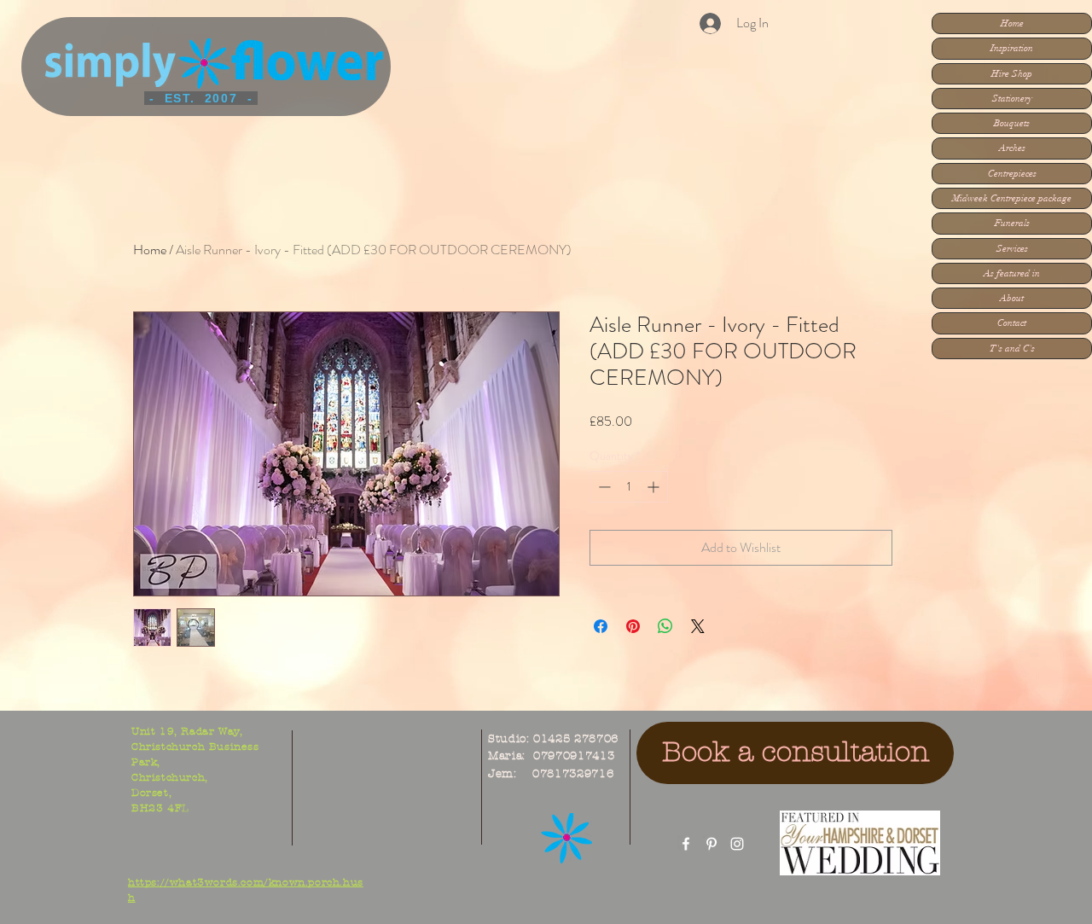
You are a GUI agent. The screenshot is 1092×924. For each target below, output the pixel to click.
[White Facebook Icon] (685, 843)
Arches (1012, 148)
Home (1012, 23)
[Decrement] (602, 487)
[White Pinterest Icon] (711, 843)
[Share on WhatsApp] (665, 626)
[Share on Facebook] (600, 626)
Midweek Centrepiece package (1012, 198)
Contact (1011, 322)
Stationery (1012, 98)
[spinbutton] (628, 487)
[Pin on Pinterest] (633, 626)
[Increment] (654, 487)
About (1012, 298)
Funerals (1012, 223)
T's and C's (1012, 348)
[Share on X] (698, 626)
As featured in (1012, 273)
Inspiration (1011, 48)
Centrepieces (1012, 173)
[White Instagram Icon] (737, 843)
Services (1012, 248)
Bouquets (1012, 123)
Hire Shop (1011, 73)
